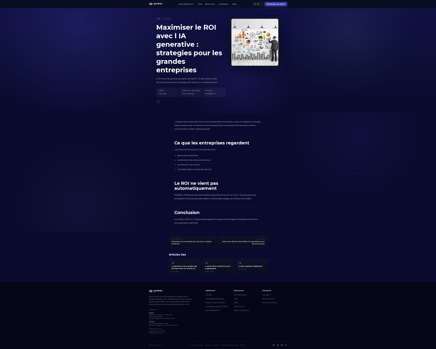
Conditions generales (196, 345)
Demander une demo (276, 4)
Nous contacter (268, 299)
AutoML (209, 295)
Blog (234, 4)
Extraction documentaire (215, 303)
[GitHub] (286, 345)
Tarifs (200, 4)
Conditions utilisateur (212, 345)
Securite (242, 345)
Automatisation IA (213, 310)
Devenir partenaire (269, 303)
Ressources (210, 4)
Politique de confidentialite (229, 345)
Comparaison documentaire (217, 306)
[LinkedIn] (273, 345)
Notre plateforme (186, 4)
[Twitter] (278, 345)
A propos (265, 295)
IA (159, 19)
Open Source (239, 306)
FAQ (236, 299)
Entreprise (223, 4)
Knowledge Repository (215, 299)
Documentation (240, 295)
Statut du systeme (241, 310)
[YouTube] (282, 345)
